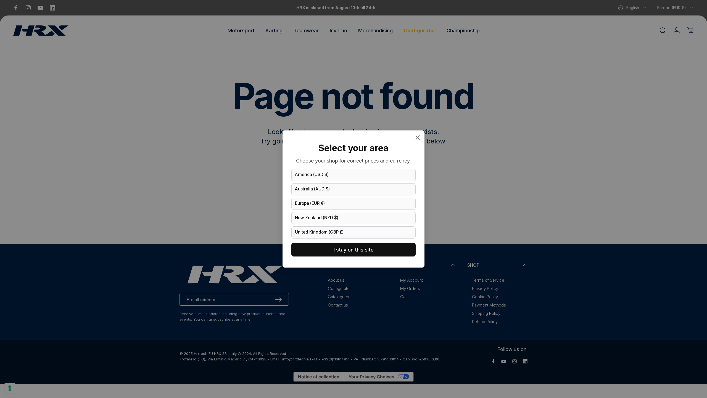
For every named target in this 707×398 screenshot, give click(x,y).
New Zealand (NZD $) (316, 217)
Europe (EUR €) (310, 203)
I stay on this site (354, 250)
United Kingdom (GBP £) (319, 232)
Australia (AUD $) (312, 189)
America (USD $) (312, 174)
